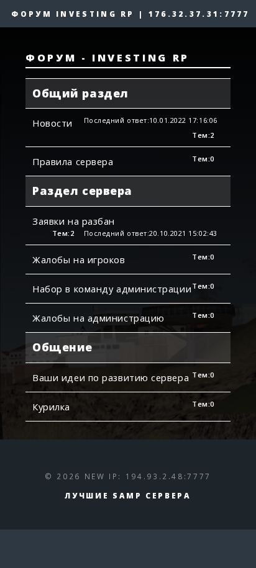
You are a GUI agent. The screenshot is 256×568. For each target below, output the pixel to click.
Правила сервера (72, 161)
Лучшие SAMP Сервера (128, 495)
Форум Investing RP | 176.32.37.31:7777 (130, 14)
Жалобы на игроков (78, 259)
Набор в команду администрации (111, 288)
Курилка (51, 406)
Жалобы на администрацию (98, 318)
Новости (52, 123)
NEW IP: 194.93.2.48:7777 (148, 476)
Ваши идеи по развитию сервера (110, 377)
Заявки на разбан (73, 221)
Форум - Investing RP (107, 58)
